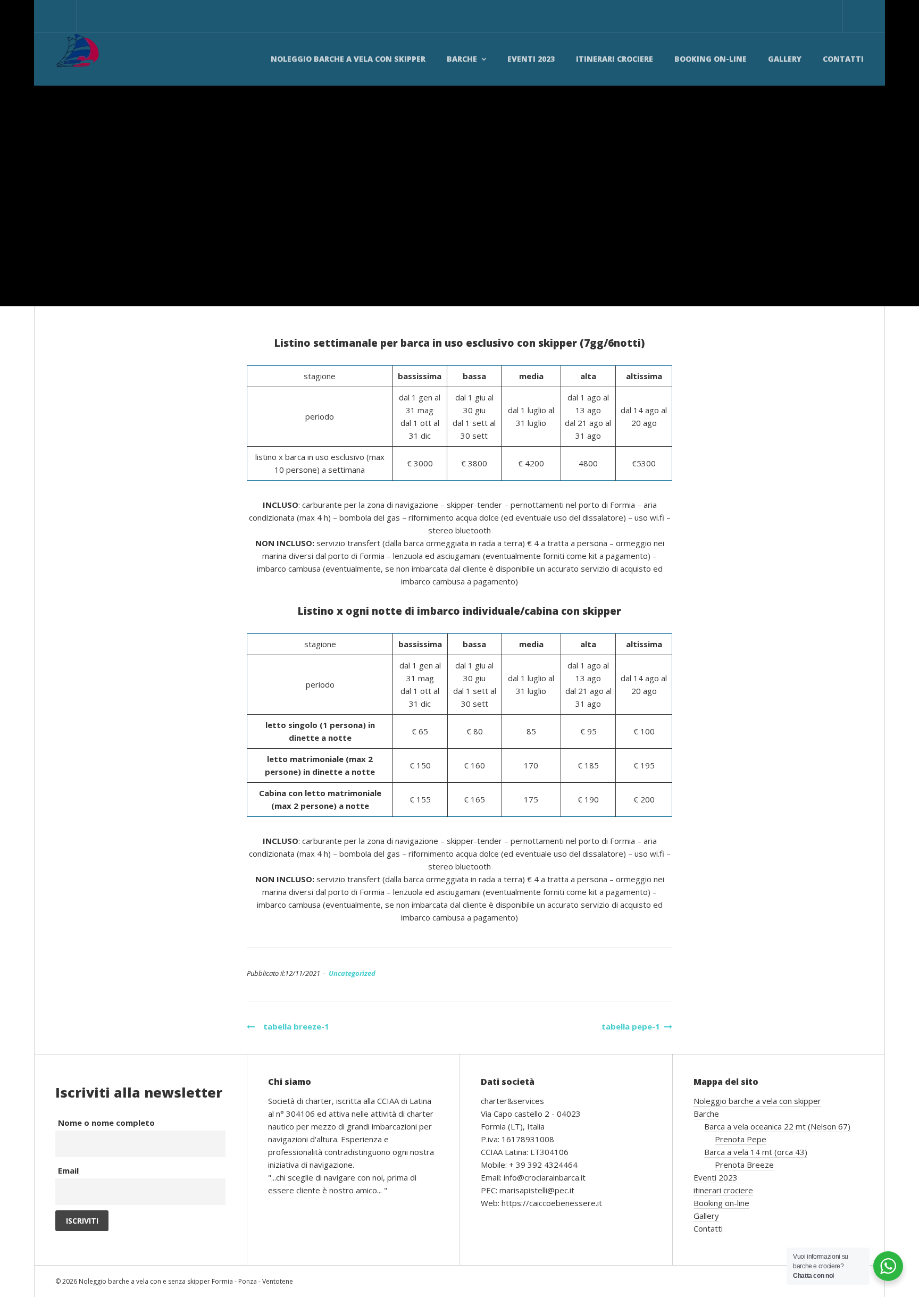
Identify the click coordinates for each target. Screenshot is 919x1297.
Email (68, 1170)
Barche (462, 59)
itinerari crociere (614, 59)
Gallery (784, 59)
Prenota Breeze (744, 1164)
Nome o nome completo (106, 1122)
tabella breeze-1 (292, 1026)
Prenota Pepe (740, 1139)
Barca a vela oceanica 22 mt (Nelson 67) (777, 1126)
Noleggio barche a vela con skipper (348, 59)
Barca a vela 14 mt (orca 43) (755, 1152)
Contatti (843, 59)
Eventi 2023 (531, 59)
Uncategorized (352, 973)
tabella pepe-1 (630, 1026)
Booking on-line (710, 59)
